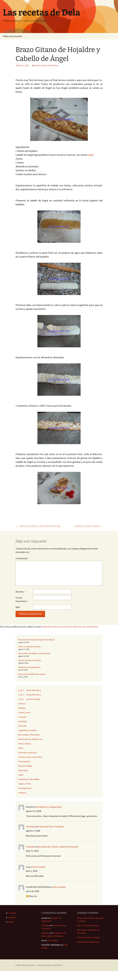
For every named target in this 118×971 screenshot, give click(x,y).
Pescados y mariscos (27, 752)
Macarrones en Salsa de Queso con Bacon (36, 639)
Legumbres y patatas (27, 730)
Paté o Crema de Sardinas (29, 646)
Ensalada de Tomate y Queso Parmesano (58, 846)
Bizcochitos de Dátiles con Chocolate (34, 653)
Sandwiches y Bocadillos (29, 779)
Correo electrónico (22, 599)
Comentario (22, 558)
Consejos (22, 717)
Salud (20, 774)
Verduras (22, 792)
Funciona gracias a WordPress (50, 965)
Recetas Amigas (25, 766)
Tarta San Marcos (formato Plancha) (38, 526)
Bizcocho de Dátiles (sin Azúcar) (32, 674)
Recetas (12, 917)
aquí (90, 154)
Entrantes (22, 726)
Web (18, 607)
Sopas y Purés (24, 783)
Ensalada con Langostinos (29, 667)
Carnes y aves (24, 712)
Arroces (21, 703)
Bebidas (21, 708)
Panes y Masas (24, 743)
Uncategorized (24, 788)
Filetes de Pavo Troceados (29, 660)
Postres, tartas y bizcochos (46, 65)
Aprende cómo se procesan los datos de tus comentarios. (71, 626)
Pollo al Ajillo (38, 866)
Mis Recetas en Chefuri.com (30, 739)
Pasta (20, 748)
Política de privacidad (12, 36)
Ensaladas (22, 721)
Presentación (24, 761)
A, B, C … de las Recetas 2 (29, 694)
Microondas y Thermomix (29, 734)
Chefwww (30, 826)
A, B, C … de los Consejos (29, 699)
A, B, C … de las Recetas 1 (29, 690)
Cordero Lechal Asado (88, 526)
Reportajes (23, 770)
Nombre (20, 591)
